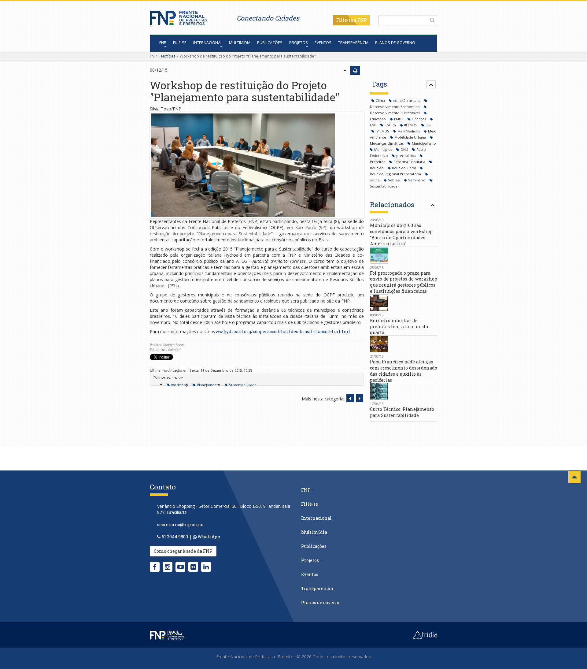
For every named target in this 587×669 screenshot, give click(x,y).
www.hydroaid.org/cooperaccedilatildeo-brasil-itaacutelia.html (281, 331)
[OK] (432, 20)
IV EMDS (383, 131)
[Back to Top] (574, 476)
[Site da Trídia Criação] (425, 634)
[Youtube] (180, 567)
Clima (381, 100)
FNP (162, 42)
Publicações (269, 42)
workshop (179, 384)
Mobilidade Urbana (410, 137)
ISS (428, 125)
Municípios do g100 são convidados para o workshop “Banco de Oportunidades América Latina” (401, 234)
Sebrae (394, 180)
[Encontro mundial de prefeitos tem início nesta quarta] (403, 302)
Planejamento (208, 384)
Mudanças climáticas (387, 143)
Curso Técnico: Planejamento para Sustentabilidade (402, 412)
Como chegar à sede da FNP (183, 551)
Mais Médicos (409, 131)
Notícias (168, 56)
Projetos (298, 42)
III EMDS (411, 125)
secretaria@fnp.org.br (180, 524)
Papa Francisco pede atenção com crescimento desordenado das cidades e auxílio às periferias (403, 371)
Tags (379, 84)
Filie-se (344, 20)
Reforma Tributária (409, 161)
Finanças (419, 119)
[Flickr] (193, 567)
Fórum (391, 125)
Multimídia (239, 42)
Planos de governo (395, 42)
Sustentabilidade (243, 384)
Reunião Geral (404, 167)
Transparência (353, 42)
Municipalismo (424, 143)
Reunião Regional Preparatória (396, 174)
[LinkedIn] (206, 567)
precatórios (406, 155)
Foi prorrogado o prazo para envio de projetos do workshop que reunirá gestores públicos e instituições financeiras (403, 282)
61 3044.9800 (175, 537)
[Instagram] (167, 567)
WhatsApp (208, 537)
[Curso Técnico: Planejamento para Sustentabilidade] (403, 391)
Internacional (207, 42)
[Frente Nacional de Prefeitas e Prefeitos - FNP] (167, 634)
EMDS (399, 119)
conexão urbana (407, 100)
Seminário (417, 180)
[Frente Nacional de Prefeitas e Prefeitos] (178, 16)
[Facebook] (155, 567)
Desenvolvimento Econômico (395, 106)
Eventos (323, 42)
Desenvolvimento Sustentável (395, 112)
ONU (405, 149)
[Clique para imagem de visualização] (257, 165)
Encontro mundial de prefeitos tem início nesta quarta (399, 327)
